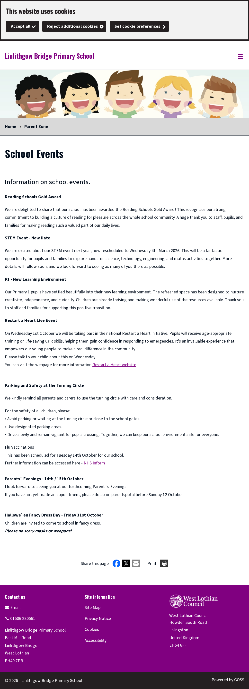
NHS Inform (94, 463)
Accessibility (96, 640)
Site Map (92, 608)
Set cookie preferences (137, 26)
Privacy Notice (98, 619)
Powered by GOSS (228, 680)
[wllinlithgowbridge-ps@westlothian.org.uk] (12, 608)
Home (10, 127)
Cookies (92, 629)
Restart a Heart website (114, 365)
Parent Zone (36, 127)
